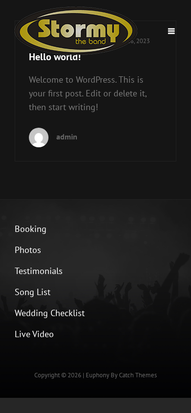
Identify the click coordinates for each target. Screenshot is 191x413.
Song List (32, 292)
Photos (28, 249)
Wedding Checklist (50, 313)
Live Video (34, 334)
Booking (31, 228)
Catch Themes (138, 375)
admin (66, 136)
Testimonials (39, 270)
